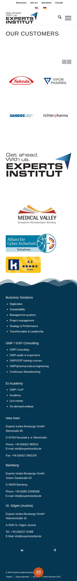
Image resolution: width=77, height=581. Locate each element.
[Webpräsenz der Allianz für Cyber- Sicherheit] (31, 243)
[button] (6, 574)
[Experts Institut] (32, 18)
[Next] (69, 62)
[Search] (57, 18)
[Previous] (64, 62)
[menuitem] (21, 3)
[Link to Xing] (54, 550)
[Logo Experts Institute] (38, 165)
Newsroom (21, 3)
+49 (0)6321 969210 (26, 444)
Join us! (34, 3)
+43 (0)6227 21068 (22, 531)
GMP (13, 355)
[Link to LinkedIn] (22, 550)
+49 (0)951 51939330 (27, 491)
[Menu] (66, 18)
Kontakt (59, 3)
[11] (37, 214)
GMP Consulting (19, 349)
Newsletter (47, 3)
